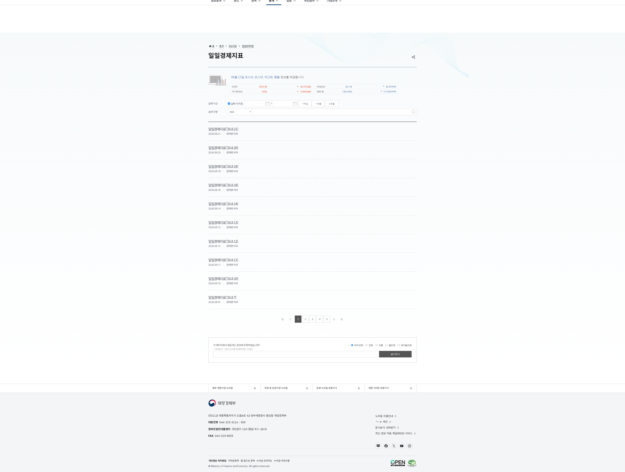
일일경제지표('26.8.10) (223, 278)
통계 (221, 46)
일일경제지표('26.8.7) (222, 297)
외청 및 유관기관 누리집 (276, 388)
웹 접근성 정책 (248, 460)
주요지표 (233, 46)
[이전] (290, 319)
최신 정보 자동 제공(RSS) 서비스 (393, 433)
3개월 (332, 103)
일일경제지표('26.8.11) (223, 259)
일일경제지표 (248, 46)
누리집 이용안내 (384, 416)
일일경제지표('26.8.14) (223, 203)
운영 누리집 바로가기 (327, 388)
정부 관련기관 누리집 (222, 388)
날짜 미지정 (237, 103)
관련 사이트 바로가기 (378, 388)
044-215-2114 (228, 422)
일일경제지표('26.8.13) (223, 222)
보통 (381, 345)
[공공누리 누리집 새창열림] (397, 463)
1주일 (305, 103)
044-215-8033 (224, 435)
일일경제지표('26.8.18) (223, 185)
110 (244, 429)
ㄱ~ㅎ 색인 (381, 421)
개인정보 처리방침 (217, 460)
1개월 (318, 103)
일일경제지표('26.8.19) (223, 166)
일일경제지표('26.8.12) (223, 241)
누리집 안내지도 (264, 460)
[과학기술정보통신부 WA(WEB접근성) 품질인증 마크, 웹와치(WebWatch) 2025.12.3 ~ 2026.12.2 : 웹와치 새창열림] (412, 463)
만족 (371, 345)
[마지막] (341, 319)
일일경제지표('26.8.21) (223, 128)
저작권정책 (233, 460)
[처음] (283, 319)
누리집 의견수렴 (282, 460)
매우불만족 (406, 345)
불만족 (392, 345)
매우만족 (358, 345)
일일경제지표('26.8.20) (223, 147)
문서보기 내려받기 (385, 427)
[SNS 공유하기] (413, 57)
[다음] (334, 319)
